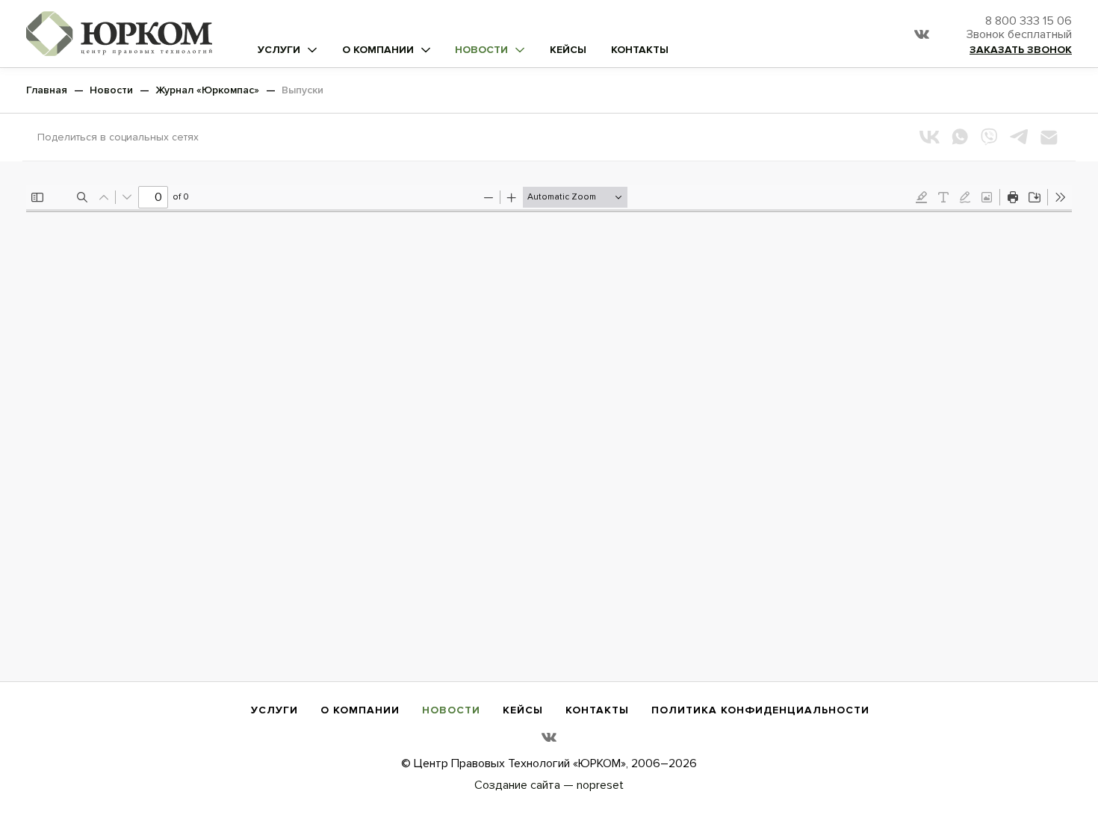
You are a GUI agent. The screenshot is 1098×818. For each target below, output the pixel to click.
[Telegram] (1019, 137)
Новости (481, 50)
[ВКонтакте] (929, 137)
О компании (378, 50)
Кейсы (568, 50)
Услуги (279, 50)
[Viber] (989, 137)
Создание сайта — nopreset (549, 785)
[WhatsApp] (959, 137)
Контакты (640, 50)
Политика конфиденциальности (760, 710)
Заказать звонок (1021, 50)
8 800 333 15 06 (1019, 28)
